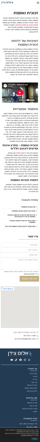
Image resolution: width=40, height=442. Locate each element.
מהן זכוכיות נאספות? (28, 207)
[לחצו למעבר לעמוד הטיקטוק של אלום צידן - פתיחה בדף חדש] (16, 360)
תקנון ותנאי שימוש (31, 388)
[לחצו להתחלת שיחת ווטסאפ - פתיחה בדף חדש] (29, 360)
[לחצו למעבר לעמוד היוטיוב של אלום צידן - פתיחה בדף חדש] (11, 360)
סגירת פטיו (33, 406)
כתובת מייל (35, 247)
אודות (35, 376)
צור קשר (34, 382)
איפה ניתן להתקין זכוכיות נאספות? (23, 211)
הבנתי (34, 438)
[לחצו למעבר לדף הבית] (7, 2)
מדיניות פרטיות (32, 391)
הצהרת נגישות (32, 385)
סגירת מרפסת (32, 403)
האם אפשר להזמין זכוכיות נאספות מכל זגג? (20, 226)
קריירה (35, 379)
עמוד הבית (33, 373)
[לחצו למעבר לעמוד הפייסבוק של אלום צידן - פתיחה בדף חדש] (20, 360)
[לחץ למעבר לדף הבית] (20, 353)
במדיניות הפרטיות (26, 435)
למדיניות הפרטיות (29, 274)
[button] (20, 207)
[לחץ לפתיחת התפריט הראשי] (38, 3)
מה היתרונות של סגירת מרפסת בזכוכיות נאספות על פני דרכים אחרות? (21, 215)
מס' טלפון (36, 252)
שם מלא (36, 242)
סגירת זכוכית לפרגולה (29, 408)
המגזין (35, 411)
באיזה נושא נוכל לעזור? (31, 257)
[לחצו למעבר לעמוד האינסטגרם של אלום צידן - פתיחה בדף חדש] (24, 360)
